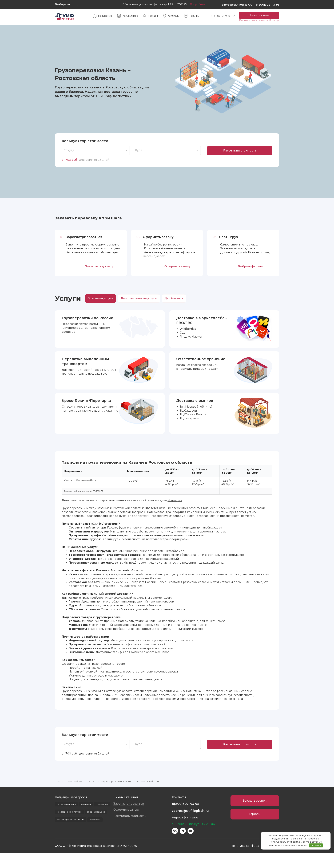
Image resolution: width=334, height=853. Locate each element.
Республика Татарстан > (83, 781)
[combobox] (95, 150)
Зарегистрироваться (128, 803)
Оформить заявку (177, 266)
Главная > (60, 781)
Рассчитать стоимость (239, 150)
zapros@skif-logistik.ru (237, 4)
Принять (316, 845)
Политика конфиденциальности (255, 845)
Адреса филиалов (185, 817)
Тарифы (255, 814)
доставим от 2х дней (94, 159)
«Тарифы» (175, 500)
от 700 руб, (69, 159)
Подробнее (197, 4)
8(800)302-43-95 (267, 4)
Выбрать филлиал (251, 266)
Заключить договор (99, 266)
